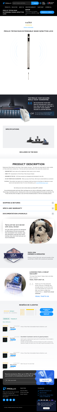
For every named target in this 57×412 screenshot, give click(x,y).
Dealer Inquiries (23, 394)
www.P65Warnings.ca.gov (42, 182)
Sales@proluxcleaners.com (45, 390)
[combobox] (21, 3)
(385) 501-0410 (42, 392)
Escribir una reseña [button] (46, 310)
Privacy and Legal (24, 392)
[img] (5, 325)
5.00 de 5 (12, 311)
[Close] (55, 401)
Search (36, 3)
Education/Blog (23, 390)
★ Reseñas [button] (55, 207)
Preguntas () (14, 318)
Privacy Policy (48, 405)
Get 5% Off (45, 380)
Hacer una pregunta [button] (46, 314)
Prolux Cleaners (19, 407)
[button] (7, 7)
